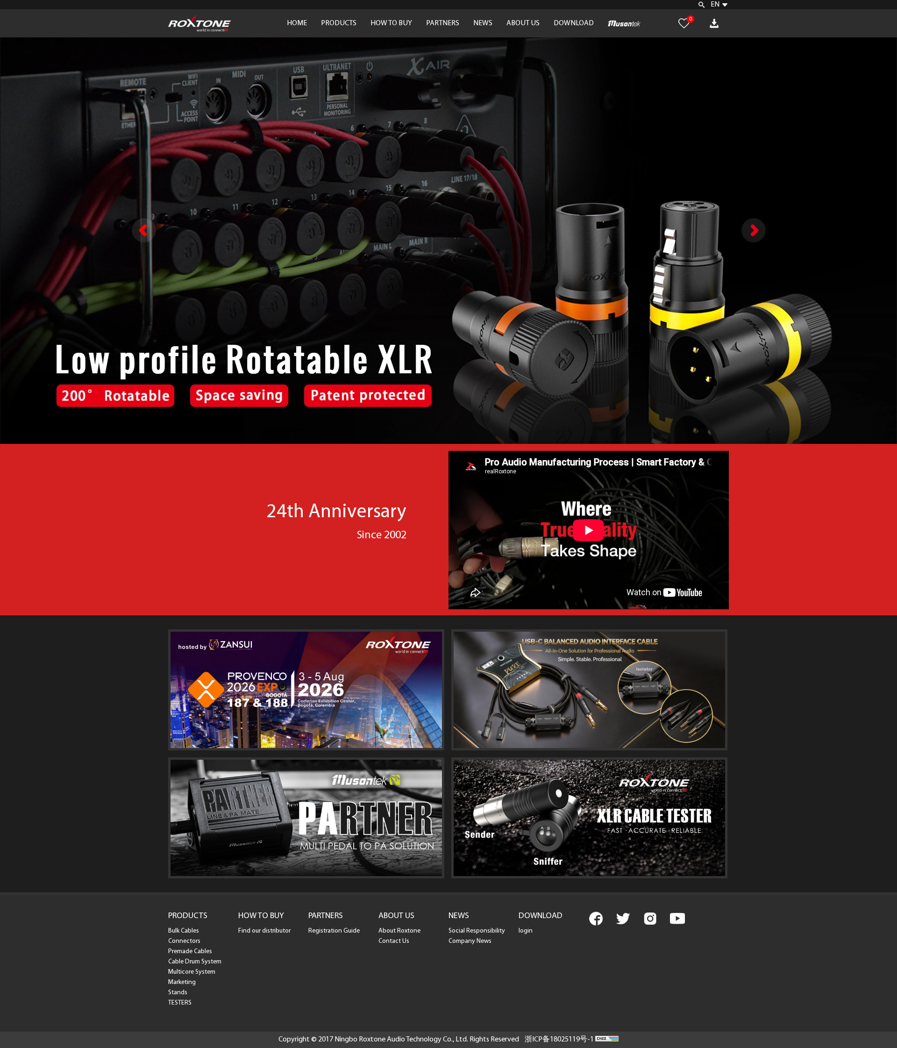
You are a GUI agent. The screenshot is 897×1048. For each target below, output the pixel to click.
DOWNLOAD (574, 23)
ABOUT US (523, 23)
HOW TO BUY (391, 23)
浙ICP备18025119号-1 (559, 1039)
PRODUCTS (338, 23)
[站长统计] (607, 1039)
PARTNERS (442, 23)
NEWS (482, 23)
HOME (297, 23)
